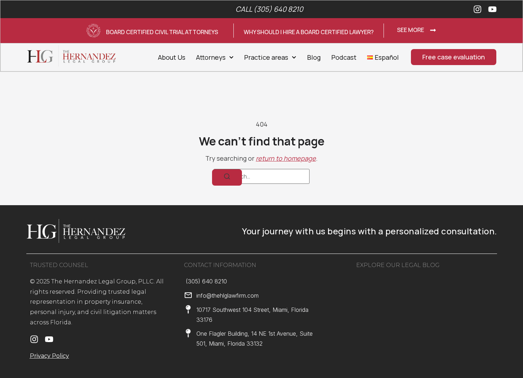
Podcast (343, 57)
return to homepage (286, 158)
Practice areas (266, 57)
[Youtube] (492, 9)
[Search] (227, 177)
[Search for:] (261, 176)
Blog (314, 57)
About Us (171, 57)
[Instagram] (477, 9)
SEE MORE (410, 30)
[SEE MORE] (433, 30)
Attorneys (211, 57)
